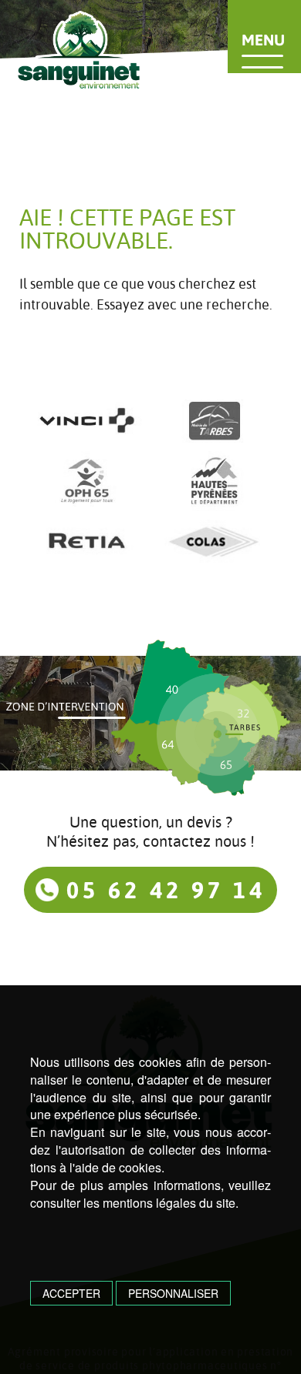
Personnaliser (173, 1293)
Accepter (71, 1293)
